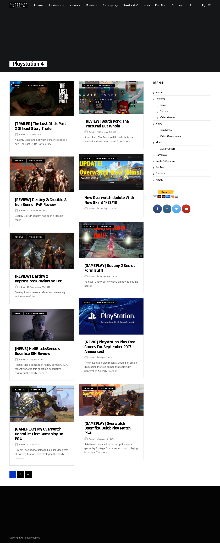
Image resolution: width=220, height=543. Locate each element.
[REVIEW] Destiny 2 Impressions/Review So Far (38, 278)
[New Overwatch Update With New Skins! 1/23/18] (111, 172)
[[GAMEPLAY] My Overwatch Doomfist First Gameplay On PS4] (42, 404)
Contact (178, 5)
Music (90, 5)
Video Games (105, 85)
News (73, 5)
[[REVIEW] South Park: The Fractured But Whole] (111, 97)
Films (163, 105)
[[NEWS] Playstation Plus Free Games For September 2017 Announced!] (111, 316)
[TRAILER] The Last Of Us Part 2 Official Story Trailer (40, 126)
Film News (166, 130)
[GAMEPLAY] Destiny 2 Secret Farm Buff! (109, 268)
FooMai (161, 5)
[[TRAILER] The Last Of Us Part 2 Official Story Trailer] (42, 98)
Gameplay (110, 5)
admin (22, 134)
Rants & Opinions (136, 5)
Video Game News (35, 85)
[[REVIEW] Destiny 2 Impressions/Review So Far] (42, 251)
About (194, 5)
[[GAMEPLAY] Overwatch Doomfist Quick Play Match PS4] (111, 400)
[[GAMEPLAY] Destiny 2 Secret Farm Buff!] (111, 240)
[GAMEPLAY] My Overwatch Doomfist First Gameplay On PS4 (39, 434)
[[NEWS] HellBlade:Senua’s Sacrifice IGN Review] (42, 325)
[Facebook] (157, 209)
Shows (164, 111)
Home (38, 5)
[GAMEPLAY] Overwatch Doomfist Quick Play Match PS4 (107, 428)
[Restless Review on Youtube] (186, 209)
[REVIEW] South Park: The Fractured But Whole (106, 124)
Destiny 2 (89, 227)
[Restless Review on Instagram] (167, 209)
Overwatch (107, 388)
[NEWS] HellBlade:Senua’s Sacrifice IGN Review (37, 351)
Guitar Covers (167, 148)
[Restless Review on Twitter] (176, 209)
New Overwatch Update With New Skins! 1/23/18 (109, 200)
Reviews (55, 5)
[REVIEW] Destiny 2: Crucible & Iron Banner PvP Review (41, 202)
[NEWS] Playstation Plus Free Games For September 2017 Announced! (109, 346)
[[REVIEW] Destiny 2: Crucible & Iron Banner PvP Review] (42, 174)
